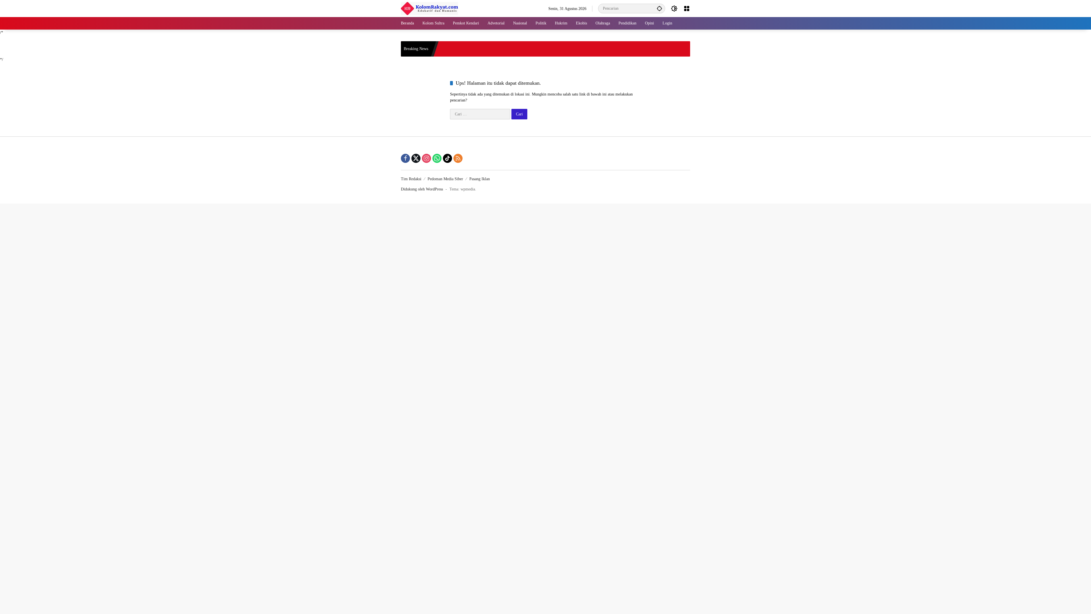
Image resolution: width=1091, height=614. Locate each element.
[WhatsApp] (437, 158)
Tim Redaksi (411, 179)
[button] (659, 8)
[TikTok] (447, 158)
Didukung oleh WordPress (422, 189)
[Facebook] (405, 158)
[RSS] (458, 158)
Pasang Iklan (479, 179)
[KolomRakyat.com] (429, 8)
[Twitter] (415, 158)
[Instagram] (426, 158)
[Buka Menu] (686, 8)
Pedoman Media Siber (445, 179)
